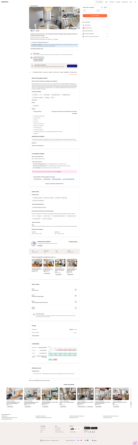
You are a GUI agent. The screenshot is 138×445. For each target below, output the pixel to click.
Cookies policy (58, 430)
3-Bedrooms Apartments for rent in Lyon (9, 417)
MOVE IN (84, 10)
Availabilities (66, 72)
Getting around (73, 72)
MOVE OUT (98, 10)
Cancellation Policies (37, 72)
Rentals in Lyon (4, 416)
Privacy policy (57, 428)
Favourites (118, 1)
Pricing (61, 72)
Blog (41, 431)
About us (42, 430)
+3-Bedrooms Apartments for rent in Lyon (44, 417)
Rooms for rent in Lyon (73, 417)
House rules (45, 72)
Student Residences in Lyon (7, 419)
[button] (131, 2)
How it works (111, 1)
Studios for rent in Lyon (107, 417)
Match (106, 1)
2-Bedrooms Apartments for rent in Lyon (111, 416)
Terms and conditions (59, 431)
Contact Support (73, 431)
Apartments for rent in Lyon (41, 416)
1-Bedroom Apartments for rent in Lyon (76, 416)
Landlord (50, 72)
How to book (56, 72)
